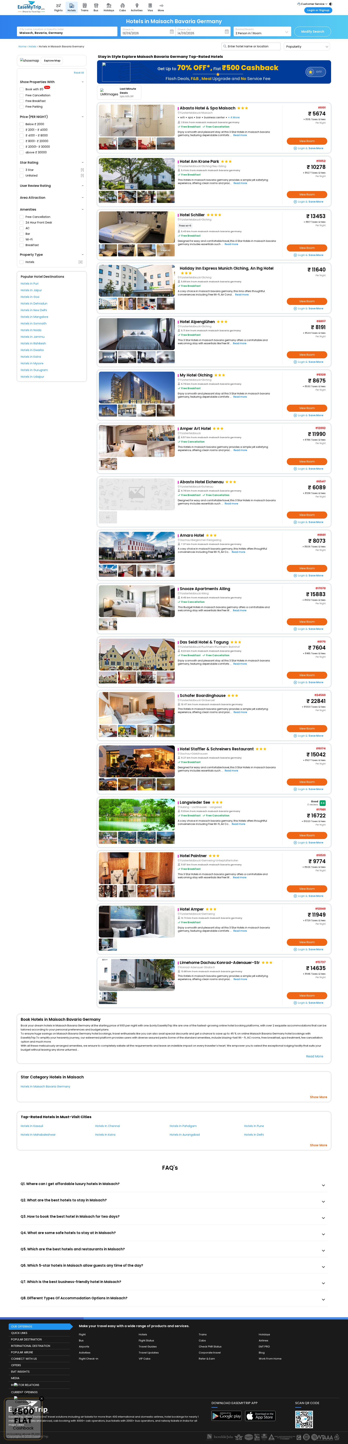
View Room (307, 141)
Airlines (263, 1340)
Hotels (54, 262)
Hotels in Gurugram (34, 370)
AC (28, 228)
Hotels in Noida (31, 330)
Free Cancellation (38, 95)
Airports (84, 1346)
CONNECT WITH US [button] (24, 1359)
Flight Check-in (88, 1359)
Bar (28, 234)
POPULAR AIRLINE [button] (22, 1352)
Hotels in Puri (29, 284)
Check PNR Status (210, 1346)
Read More (314, 1056)
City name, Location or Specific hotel (42, 29)
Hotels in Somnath (34, 323)
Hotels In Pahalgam (183, 1126)
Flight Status (146, 1340)
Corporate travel (210, 1353)
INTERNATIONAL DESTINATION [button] (30, 1346)
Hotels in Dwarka (32, 350)
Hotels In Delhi (254, 1135)
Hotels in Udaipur (32, 377)
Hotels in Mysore (32, 363)
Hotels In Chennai (107, 1126)
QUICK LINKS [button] (19, 1333)
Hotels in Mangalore (34, 317)
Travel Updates (149, 1353)
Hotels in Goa (30, 297)
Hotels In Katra (105, 1135)
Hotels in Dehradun (34, 303)
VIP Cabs (144, 1359)
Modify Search (312, 31)
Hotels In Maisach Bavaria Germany (45, 1086)
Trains (203, 1334)
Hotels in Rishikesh (33, 343)
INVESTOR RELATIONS (25, 1385)
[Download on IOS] (260, 1420)
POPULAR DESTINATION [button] (26, 1339)
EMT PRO (264, 1346)
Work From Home (270, 1359)
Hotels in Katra (31, 357)
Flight (82, 1334)
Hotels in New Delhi (34, 310)
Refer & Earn (207, 1359)
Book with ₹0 (37, 89)
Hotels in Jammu (33, 337)
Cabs (202, 1340)
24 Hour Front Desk (39, 222)
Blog (262, 1353)
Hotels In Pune (254, 1126)
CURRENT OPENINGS (24, 1392)
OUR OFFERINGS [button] (21, 1326)
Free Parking (34, 106)
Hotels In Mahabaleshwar (38, 1135)
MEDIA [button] (15, 1378)
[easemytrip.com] (31, 11)
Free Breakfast (36, 101)
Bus (81, 1340)
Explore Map (52, 60)
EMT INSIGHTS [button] (20, 1372)
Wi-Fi (29, 239)
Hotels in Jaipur (31, 290)
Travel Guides (148, 1346)
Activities (84, 1353)
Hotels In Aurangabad (185, 1135)
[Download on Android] (226, 1419)
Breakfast (33, 245)
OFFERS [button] (16, 1365)
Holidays (264, 1334)
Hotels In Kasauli (32, 1126)
